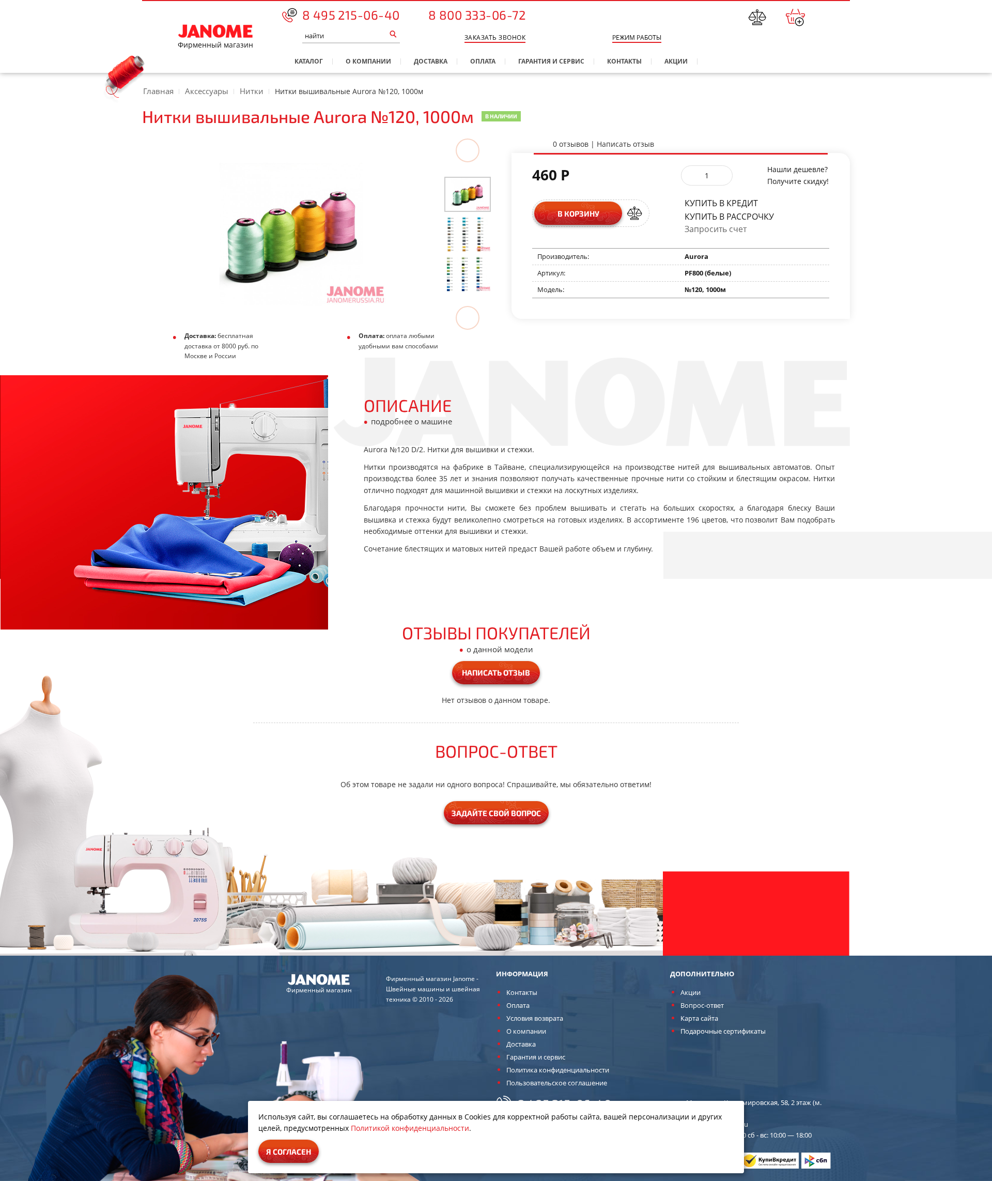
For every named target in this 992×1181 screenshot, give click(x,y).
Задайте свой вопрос (496, 813)
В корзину (578, 213)
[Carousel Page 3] (467, 274)
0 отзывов (570, 144)
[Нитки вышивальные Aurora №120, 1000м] (467, 193)
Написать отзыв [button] (496, 672)
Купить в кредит (721, 202)
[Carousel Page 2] (467, 234)
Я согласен (288, 1151)
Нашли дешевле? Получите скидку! (798, 175)
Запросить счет (716, 229)
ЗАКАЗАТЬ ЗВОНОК (494, 37)
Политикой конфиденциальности (410, 1128)
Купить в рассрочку (729, 216)
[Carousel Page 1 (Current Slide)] (467, 194)
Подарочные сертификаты (723, 1031)
